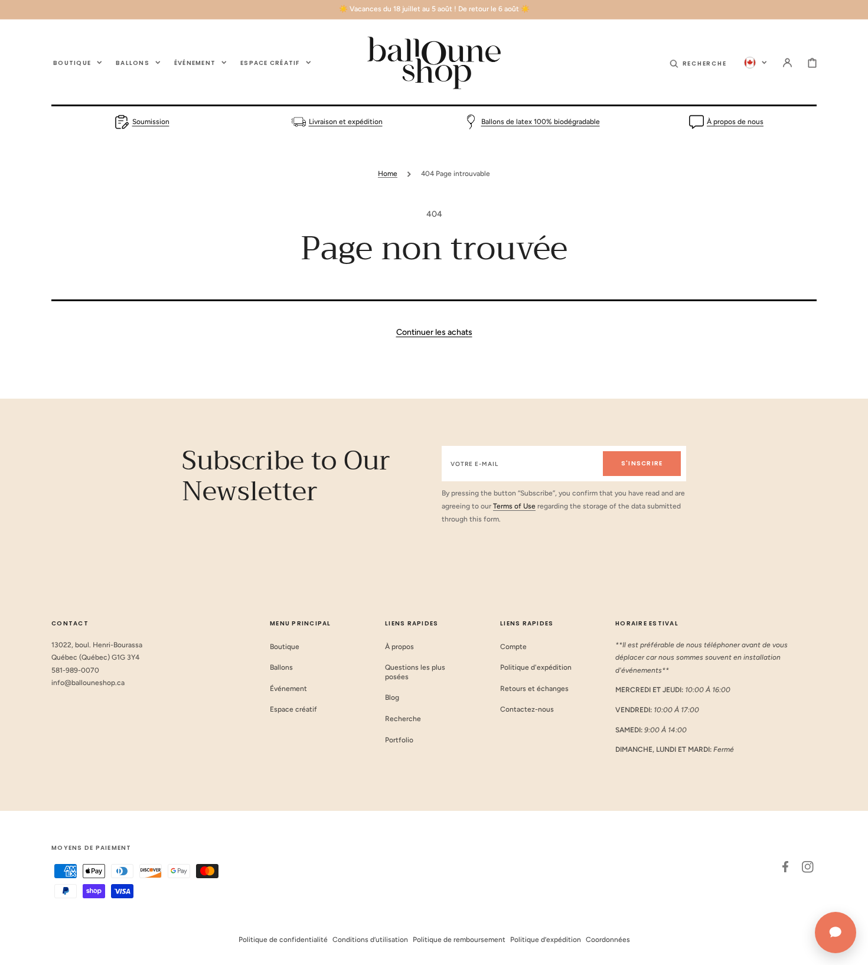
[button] (698, 63)
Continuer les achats (434, 332)
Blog (392, 697)
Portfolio (399, 740)
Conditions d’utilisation (370, 939)
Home (387, 173)
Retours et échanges (534, 688)
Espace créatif (293, 709)
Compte (513, 647)
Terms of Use (514, 506)
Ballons (281, 667)
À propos (399, 647)
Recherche (403, 719)
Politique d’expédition (545, 939)
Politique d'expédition (536, 667)
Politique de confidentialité (283, 939)
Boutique (284, 647)
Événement (288, 688)
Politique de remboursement (459, 939)
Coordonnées (608, 939)
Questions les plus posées (415, 672)
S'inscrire (642, 463)
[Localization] (755, 63)
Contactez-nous (527, 709)
